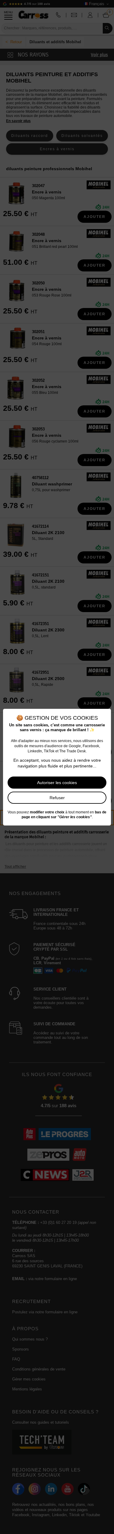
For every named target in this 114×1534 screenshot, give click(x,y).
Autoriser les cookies (57, 782)
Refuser (57, 797)
